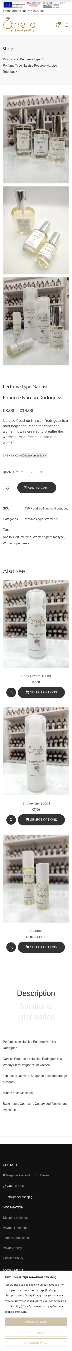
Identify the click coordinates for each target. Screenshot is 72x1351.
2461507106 (36, 11)
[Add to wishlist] (7, 488)
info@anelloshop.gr (19, 1197)
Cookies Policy (13, 1258)
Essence (36, 931)
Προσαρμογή (36, 1332)
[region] (36, 1311)
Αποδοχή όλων (36, 1321)
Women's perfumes (16, 543)
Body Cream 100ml (36, 676)
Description (36, 993)
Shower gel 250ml (36, 803)
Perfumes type (30, 59)
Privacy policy (12, 1248)
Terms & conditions (16, 1237)
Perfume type (22, 537)
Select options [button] (43, 692)
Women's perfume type (48, 537)
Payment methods (15, 1227)
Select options (43, 947)
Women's (51, 519)
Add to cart (39, 487)
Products (9, 59)
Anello (7, 537)
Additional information (36, 1011)
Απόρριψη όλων (36, 1342)
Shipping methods (15, 1217)
